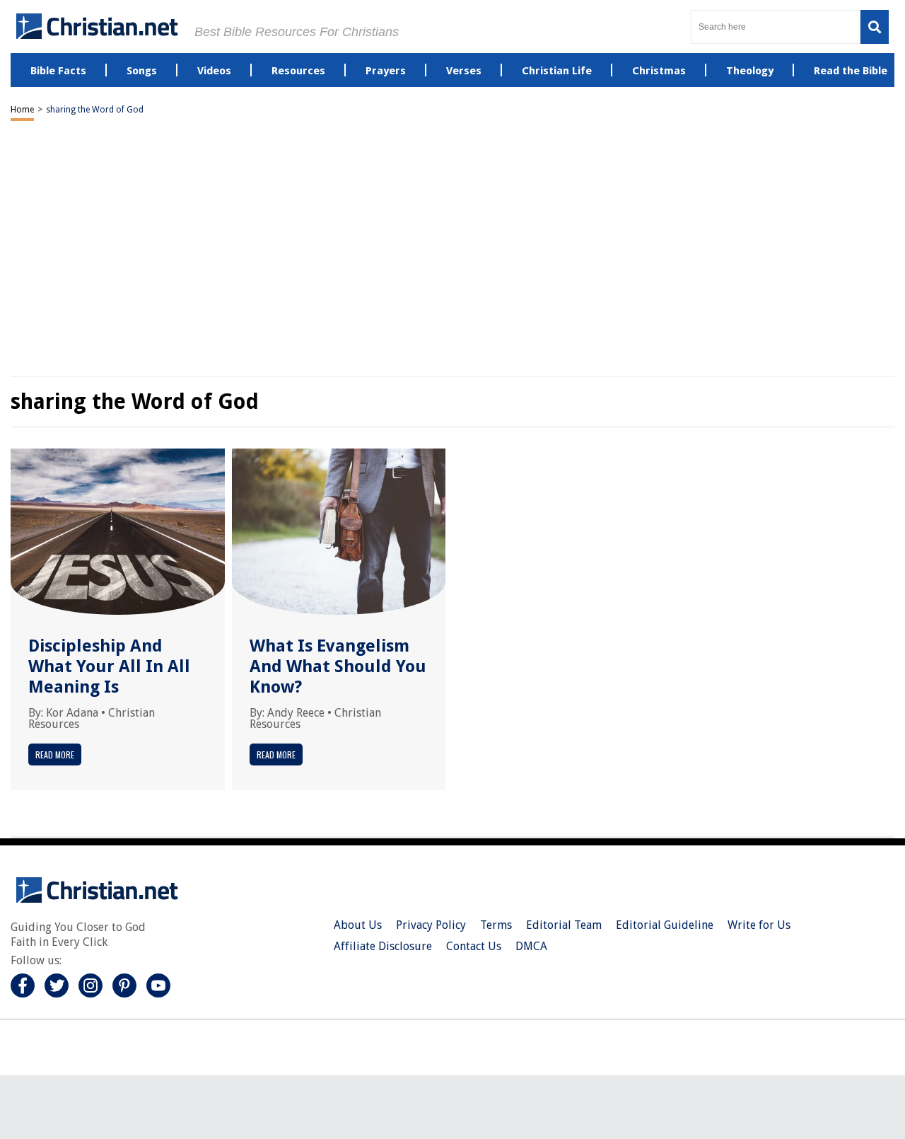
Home (22, 110)
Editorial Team (564, 925)
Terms (496, 925)
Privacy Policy (431, 925)
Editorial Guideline (664, 925)
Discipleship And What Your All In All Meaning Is (109, 666)
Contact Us (473, 946)
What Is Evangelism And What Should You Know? (338, 666)
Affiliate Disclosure (383, 946)
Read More (54, 754)
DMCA (531, 946)
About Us (358, 925)
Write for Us (759, 925)
